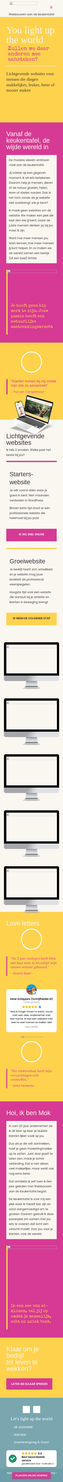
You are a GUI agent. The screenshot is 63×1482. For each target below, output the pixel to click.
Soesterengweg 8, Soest (31, 1442)
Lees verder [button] (31, 1026)
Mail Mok (20, 1435)
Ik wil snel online (31, 534)
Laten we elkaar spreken (29, 1384)
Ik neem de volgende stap (31, 618)
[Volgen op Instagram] (26, 1409)
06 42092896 (23, 1427)
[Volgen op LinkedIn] (36, 1409)
